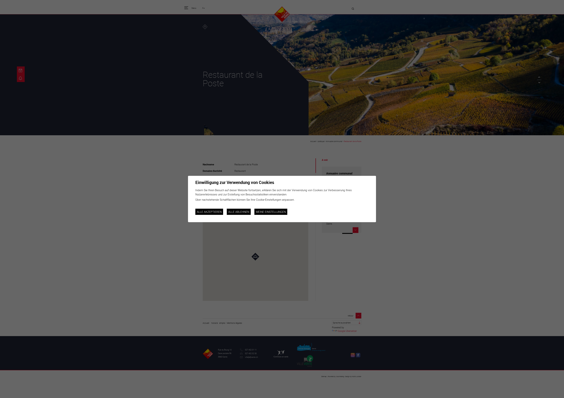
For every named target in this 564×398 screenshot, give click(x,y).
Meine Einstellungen (271, 212)
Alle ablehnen (238, 212)
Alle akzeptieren (209, 212)
